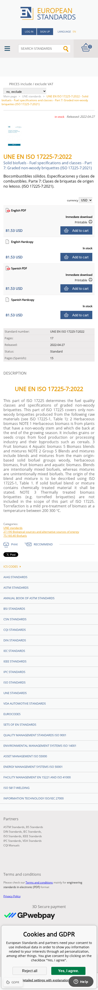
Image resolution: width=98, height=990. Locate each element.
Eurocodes (12, 714)
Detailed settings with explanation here (49, 980)
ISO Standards (14, 682)
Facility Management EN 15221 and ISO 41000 (37, 777)
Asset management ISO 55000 (25, 756)
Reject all (29, 971)
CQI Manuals (11, 845)
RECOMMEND (43, 544)
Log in (29, 31)
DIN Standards (14, 640)
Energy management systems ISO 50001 (33, 767)
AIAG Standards (15, 577)
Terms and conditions (39, 882)
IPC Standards (14, 672)
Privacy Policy (12, 896)
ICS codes (10, 566)
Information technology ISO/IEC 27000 (33, 798)
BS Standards (34, 827)
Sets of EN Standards (19, 724)
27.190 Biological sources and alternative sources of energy (41, 532)
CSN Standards (14, 619)
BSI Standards (14, 609)
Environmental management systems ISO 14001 (39, 746)
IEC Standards (14, 651)
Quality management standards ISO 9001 (34, 735)
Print (14, 544)
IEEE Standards (14, 661)
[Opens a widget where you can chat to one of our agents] (80, 982)
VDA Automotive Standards (24, 703)
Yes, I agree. (68, 971)
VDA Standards (32, 841)
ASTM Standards (15, 587)
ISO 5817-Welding (16, 788)
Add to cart (80, 230)
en (74, 31)
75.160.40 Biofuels (15, 536)
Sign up (45, 31)
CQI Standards (14, 630)
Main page (10, 96)
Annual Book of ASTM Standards (28, 598)
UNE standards (31, 96)
